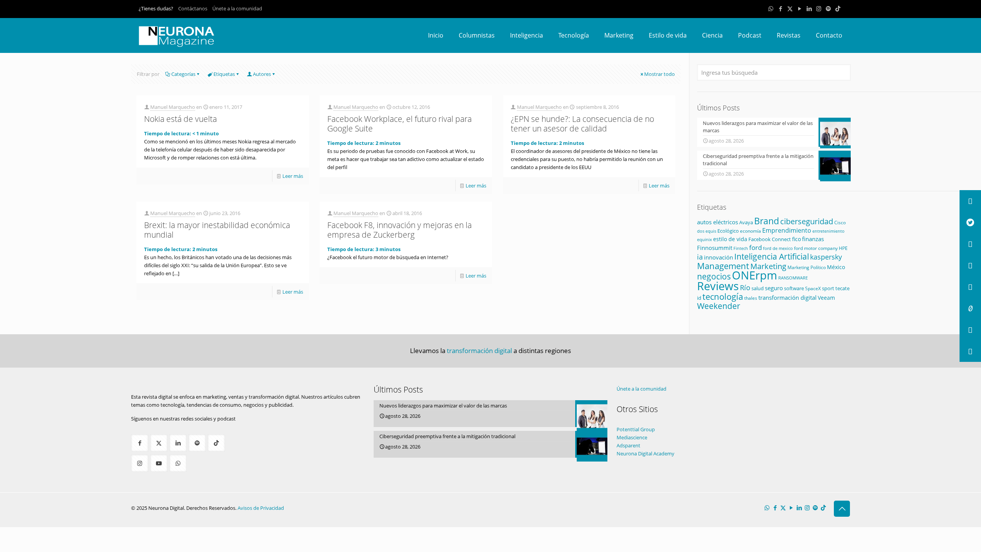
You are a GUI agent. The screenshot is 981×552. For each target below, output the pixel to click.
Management (723, 266)
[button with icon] (139, 443)
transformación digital (787, 297)
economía (750, 231)
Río (745, 287)
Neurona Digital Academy (645, 453)
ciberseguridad (806, 221)
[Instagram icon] (819, 8)
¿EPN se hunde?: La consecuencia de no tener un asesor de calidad (582, 123)
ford (755, 247)
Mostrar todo (659, 74)
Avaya (746, 222)
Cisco (840, 222)
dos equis (706, 231)
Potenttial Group (636, 429)
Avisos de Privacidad (261, 507)
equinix (704, 239)
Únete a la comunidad (237, 8)
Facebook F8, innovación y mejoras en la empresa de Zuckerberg (399, 230)
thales (750, 298)
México (836, 267)
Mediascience (632, 437)
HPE (843, 248)
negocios (714, 276)
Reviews (718, 285)
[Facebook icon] (780, 8)
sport (828, 288)
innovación (718, 257)
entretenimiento (828, 231)
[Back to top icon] (842, 509)
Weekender (718, 306)
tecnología (722, 296)
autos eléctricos (717, 222)
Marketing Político (806, 267)
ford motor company (816, 248)
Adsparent (628, 445)
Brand (766, 221)
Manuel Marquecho (172, 107)
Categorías (183, 74)
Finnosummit (714, 248)
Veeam (826, 297)
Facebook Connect (769, 239)
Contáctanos (192, 8)
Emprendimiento (786, 230)
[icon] (828, 8)
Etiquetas (224, 74)
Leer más (292, 175)
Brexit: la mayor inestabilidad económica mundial (217, 230)
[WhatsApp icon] (771, 8)
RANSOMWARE (793, 278)
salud (757, 288)
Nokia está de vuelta (180, 118)
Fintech (740, 248)
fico (796, 239)
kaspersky (826, 256)
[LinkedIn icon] (809, 8)
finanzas (813, 239)
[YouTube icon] (799, 8)
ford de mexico (778, 248)
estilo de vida (730, 239)
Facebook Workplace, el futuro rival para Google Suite (399, 123)
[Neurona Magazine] (177, 35)
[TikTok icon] (838, 8)
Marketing (768, 266)
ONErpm (754, 275)
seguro (774, 288)
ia (700, 256)
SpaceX (813, 288)
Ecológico (728, 230)
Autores (262, 74)
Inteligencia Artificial (771, 256)
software (794, 288)
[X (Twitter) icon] (790, 8)
